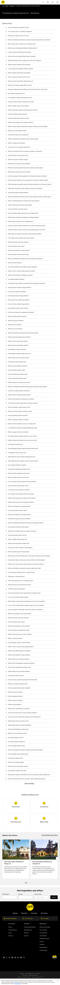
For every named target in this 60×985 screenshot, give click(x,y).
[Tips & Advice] (44, 806)
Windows (12, 6)
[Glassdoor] (24, 957)
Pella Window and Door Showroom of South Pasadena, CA (20, 967)
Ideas (6, 6)
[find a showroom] (15, 821)
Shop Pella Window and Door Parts (14, 965)
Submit (54, 897)
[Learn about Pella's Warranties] (54, 957)
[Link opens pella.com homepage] (30, 907)
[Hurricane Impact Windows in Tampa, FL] (15, 859)
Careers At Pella (9, 963)
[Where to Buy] (44, 821)
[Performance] (15, 806)
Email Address (5, 894)
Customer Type (37, 894)
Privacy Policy (17, 983)
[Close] (57, 980)
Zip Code (20, 894)
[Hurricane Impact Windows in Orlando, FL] (44, 859)
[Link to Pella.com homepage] (3, 2)
